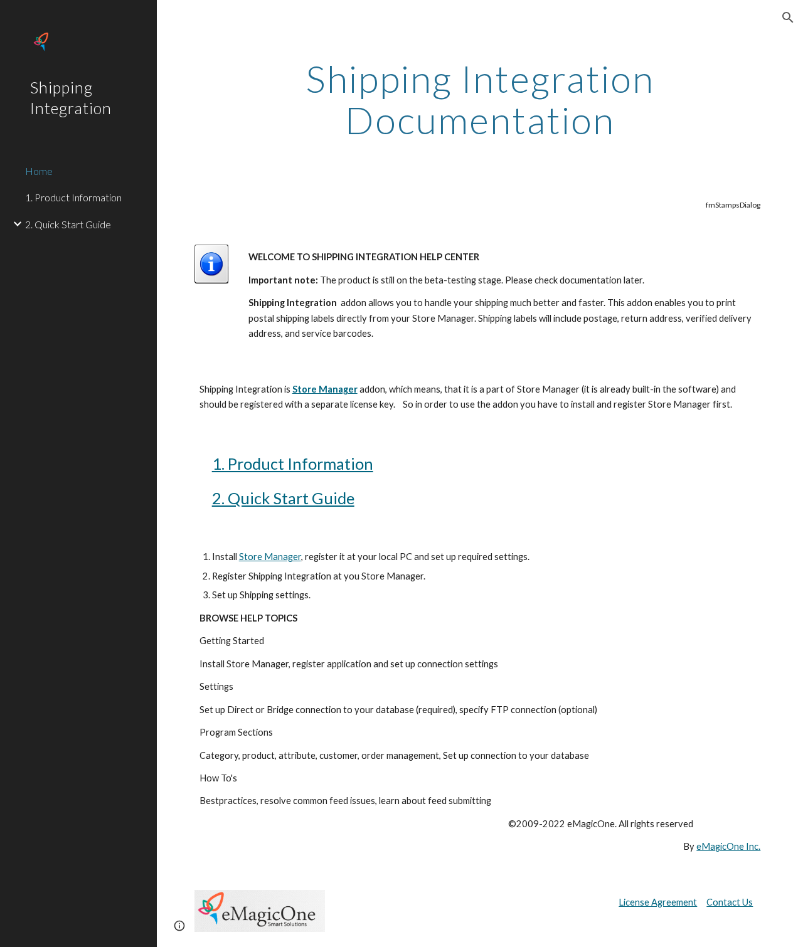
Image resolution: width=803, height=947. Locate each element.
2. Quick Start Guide (283, 498)
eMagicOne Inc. (728, 846)
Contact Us (729, 902)
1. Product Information (292, 463)
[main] (480, 99)
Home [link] (39, 171)
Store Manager (270, 556)
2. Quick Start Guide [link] (68, 224)
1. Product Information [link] (73, 197)
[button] (788, 18)
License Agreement (658, 902)
